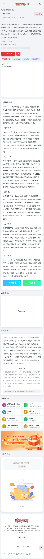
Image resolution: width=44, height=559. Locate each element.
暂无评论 (6, 454)
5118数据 (28, 340)
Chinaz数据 (12, 344)
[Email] (24, 537)
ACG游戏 (14, 282)
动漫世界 (16, 554)
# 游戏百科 (35, 59)
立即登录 (22, 466)
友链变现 (34, 282)
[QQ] (20, 537)
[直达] (20, 405)
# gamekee (16, 59)
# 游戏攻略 (26, 59)
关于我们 (18, 546)
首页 (3, 10)
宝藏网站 (8, 10)
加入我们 (26, 546)
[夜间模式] (41, 548)
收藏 (39, 14)
